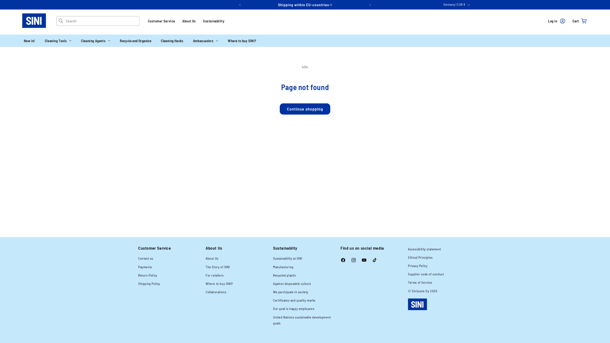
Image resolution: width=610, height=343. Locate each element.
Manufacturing (283, 267)
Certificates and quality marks (294, 300)
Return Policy (147, 275)
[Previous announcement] (240, 4)
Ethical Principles (420, 257)
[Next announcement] (370, 4)
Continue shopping (305, 108)
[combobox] (102, 20)
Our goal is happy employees (293, 309)
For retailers (215, 275)
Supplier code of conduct (426, 274)
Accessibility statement (424, 249)
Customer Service (161, 21)
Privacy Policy (417, 266)
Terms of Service (420, 282)
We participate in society (290, 292)
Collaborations (216, 292)
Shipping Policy (149, 284)
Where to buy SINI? (219, 284)
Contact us (145, 258)
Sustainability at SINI (287, 258)
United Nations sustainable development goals (302, 320)
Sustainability (213, 21)
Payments (145, 267)
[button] (58, 40)
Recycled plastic (284, 275)
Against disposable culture (292, 284)
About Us (189, 21)
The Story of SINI (218, 267)
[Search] (61, 21)
